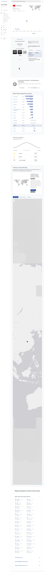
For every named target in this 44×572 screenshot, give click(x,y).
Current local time (5, 14)
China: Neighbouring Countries (21, 561)
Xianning (29, 510)
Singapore (15, 122)
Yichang (29, 547)
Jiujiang (17, 517)
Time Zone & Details (6, 16)
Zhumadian (29, 536)
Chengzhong (17, 510)
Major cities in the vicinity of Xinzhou (22, 496)
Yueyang (29, 525)
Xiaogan (29, 503)
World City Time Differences (5, 20)
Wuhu (28, 551)
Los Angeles (15, 96)
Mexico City (15, 99)
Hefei (16, 532)
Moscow (14, 112)
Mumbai (14, 117)
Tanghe (17, 543)
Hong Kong (15, 120)
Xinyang (29, 514)
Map (3, 22)
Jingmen (17, 525)
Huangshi (17, 506)
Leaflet (34, 484)
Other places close (19, 557)
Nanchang (29, 540)
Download (33, 190)
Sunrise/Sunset (5, 21)
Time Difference (5, 15)
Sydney (14, 130)
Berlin (14, 109)
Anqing (28, 521)
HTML (19, 59)
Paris (19, 109)
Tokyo (14, 128)
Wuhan (16, 503)
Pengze (17, 521)
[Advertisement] (27, 20)
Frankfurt (17, 109)
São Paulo (15, 104)
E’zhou (28, 499)
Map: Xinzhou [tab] (15, 197)
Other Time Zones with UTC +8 (21, 565)
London (14, 107)
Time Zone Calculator (6, 18)
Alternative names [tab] (23, 197)
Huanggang (17, 499)
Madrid (14, 110)
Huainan (17, 547)
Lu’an (28, 517)
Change (4, 6)
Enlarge (33, 191)
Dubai (14, 115)
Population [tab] (29, 197)
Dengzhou (17, 551)
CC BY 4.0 (33, 178)
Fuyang (28, 532)
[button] (5, 27)
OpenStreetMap (37, 484)
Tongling (17, 536)
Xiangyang (17, 540)
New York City (15, 101)
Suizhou (17, 514)
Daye (28, 506)
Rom (16, 110)
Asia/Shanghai (38, 50)
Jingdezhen (29, 543)
